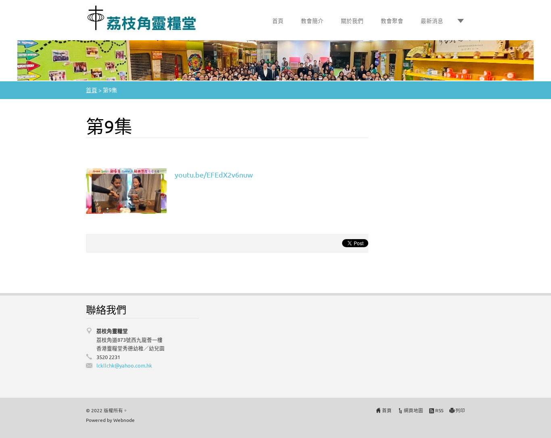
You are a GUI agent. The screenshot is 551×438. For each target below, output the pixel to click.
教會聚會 (392, 20)
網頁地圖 (413, 410)
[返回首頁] (142, 18)
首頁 (278, 20)
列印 (460, 410)
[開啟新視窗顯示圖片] (126, 190)
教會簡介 (312, 20)
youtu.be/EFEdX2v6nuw (214, 174)
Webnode (124, 420)
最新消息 (432, 20)
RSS (439, 410)
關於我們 (352, 20)
